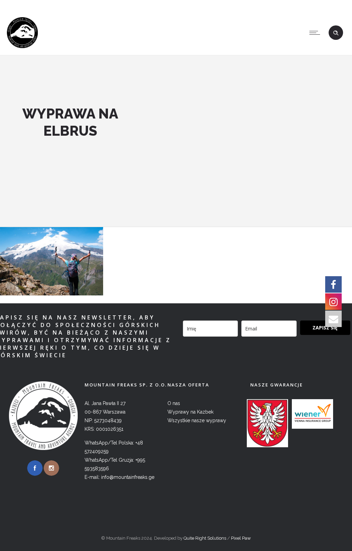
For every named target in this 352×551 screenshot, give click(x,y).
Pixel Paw (241, 538)
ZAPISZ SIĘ (325, 327)
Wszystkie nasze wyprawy (196, 420)
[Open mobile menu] (316, 33)
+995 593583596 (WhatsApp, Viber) (218, 5)
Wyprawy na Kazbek (190, 412)
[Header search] (335, 33)
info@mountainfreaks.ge (303, 5)
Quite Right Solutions (205, 538)
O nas (173, 403)
